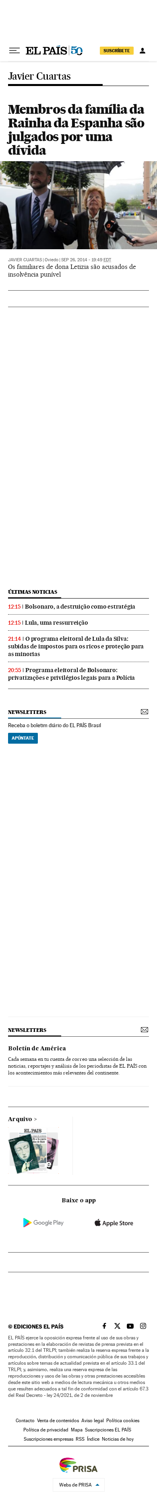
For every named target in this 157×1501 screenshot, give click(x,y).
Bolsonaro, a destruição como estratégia (80, 606)
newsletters (27, 712)
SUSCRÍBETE (116, 50)
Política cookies (122, 1420)
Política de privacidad (45, 1429)
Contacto (25, 1420)
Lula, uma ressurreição (56, 622)
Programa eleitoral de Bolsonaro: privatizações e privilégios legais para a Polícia (71, 673)
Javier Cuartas (39, 76)
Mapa (77, 1429)
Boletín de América (37, 1049)
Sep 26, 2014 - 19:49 (86, 259)
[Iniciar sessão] (142, 50)
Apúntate (23, 738)
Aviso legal (92, 1420)
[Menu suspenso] (14, 50)
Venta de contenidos (58, 1420)
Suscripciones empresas (48, 1439)
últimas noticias (32, 592)
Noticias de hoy (118, 1439)
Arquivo (20, 1119)
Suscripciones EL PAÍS (108, 1429)
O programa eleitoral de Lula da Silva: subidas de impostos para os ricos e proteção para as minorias (76, 646)
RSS (80, 1439)
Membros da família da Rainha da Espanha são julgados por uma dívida (76, 129)
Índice (93, 1439)
